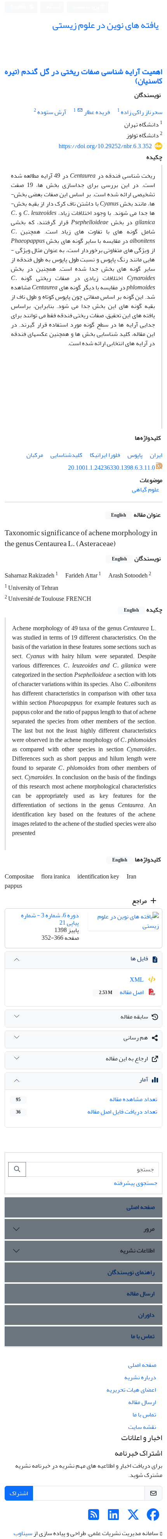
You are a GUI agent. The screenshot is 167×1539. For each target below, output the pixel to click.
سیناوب (23, 1533)
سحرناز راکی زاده (141, 112)
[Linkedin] (113, 1517)
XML (137, 980)
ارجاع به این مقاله (127, 1058)
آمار (143, 1079)
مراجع (140, 901)
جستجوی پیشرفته (135, 1183)
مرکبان (34, 455)
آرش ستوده (51, 112)
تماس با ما (143, 1336)
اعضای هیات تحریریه (131, 1389)
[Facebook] (153, 1517)
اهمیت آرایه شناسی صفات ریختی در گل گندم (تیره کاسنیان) (83, 76)
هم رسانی (136, 1037)
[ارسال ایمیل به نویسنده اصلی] (80, 110)
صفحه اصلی (141, 1207)
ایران (156, 455)
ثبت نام (54, 6)
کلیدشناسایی (66, 455)
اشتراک (19, 1493)
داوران (146, 1315)
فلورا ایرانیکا (105, 455)
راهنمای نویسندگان (131, 1272)
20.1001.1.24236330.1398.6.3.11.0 (111, 468)
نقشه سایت (142, 1427)
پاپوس (135, 455)
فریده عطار (97, 112)
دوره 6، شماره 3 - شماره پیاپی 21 (50, 919)
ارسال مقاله (141, 1293)
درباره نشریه (140, 1377)
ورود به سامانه (86, 7)
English (19, 7)
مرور (149, 1229)
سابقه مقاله (134, 1016)
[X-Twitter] (133, 1517)
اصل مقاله (122, 992)
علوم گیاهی (145, 489)
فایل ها (139, 958)
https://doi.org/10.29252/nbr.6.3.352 (105, 146)
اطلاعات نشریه (137, 1250)
